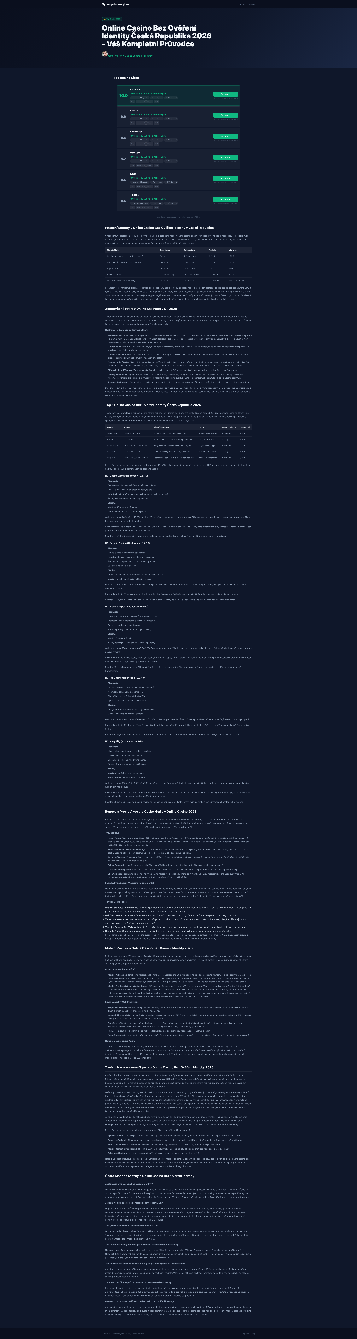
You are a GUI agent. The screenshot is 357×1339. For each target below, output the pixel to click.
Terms (134, 1334)
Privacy (252, 4)
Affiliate (141, 1334)
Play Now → (225, 94)
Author (243, 4)
